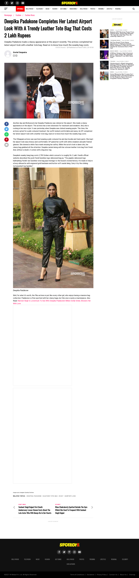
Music (47, 9)
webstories (73, 9)
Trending (101, 9)
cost (61, 496)
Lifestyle (109, 9)
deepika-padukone (34, 496)
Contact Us (113, 575)
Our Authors (71, 564)
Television (39, 9)
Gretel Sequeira (20, 52)
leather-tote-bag (50, 496)
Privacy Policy (102, 575)
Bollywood (29, 9)
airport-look (70, 496)
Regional (118, 9)
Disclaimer (90, 575)
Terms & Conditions (77, 575)
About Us (123, 575)
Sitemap (132, 575)
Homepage (8, 15)
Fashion (54, 9)
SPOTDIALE (20, 9)
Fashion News (30, 15)
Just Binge (63, 9)
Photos (92, 9)
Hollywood (83, 9)
